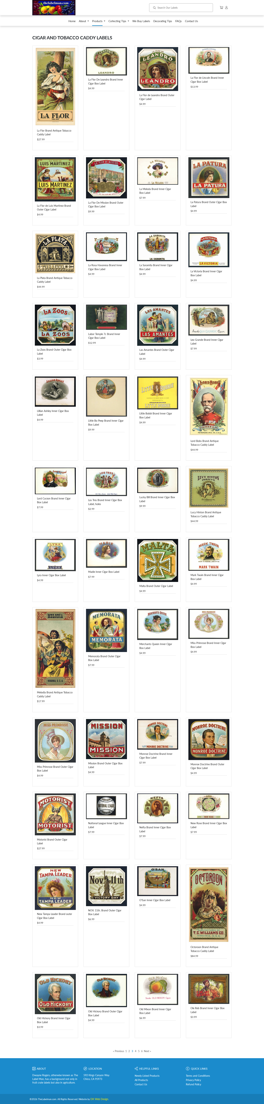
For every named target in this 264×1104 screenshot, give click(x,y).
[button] (84, 22)
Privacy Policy (193, 1080)
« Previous (118, 1051)
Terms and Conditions (198, 1075)
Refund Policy (193, 1084)
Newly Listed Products (147, 1075)
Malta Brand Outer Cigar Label (156, 585)
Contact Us (141, 1084)
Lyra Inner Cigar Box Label (51, 575)
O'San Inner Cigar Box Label (154, 900)
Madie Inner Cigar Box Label (103, 571)
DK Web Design (99, 1099)
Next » (147, 1051)
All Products (141, 1080)
